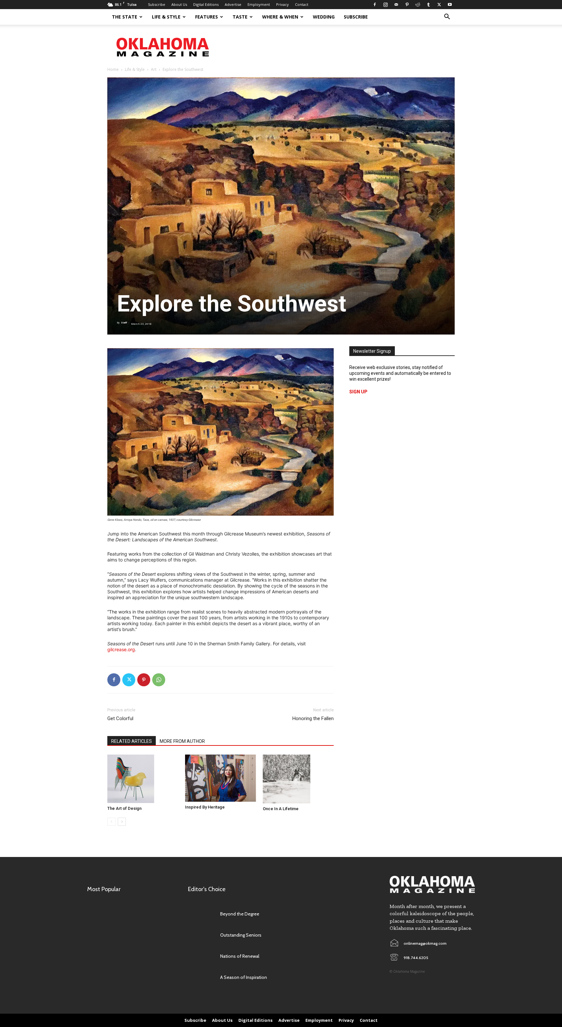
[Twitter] (439, 4)
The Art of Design (124, 808)
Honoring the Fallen (313, 718)
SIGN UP (358, 391)
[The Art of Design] (142, 779)
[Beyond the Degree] (201, 914)
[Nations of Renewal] (201, 956)
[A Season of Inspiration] (201, 977)
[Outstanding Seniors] (201, 935)
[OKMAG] (432, 884)
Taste (240, 17)
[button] (447, 17)
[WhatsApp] (158, 679)
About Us (179, 4)
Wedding (324, 17)
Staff (124, 322)
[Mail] (396, 4)
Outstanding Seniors (240, 935)
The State (124, 17)
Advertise (233, 4)
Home (113, 69)
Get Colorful (120, 718)
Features (206, 17)
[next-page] (122, 822)
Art (153, 69)
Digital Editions (206, 4)
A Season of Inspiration (243, 977)
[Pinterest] (407, 4)
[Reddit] (417, 4)
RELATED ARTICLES (131, 741)
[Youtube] (450, 4)
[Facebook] (375, 4)
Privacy (282, 4)
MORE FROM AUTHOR (182, 741)
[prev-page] (111, 822)
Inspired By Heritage (205, 807)
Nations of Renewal (239, 956)
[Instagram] (385, 4)
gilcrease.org (121, 649)
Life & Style (166, 17)
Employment (259, 4)
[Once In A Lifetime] (298, 779)
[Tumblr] (428, 4)
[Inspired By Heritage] (220, 778)
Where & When (280, 17)
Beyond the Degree (239, 914)
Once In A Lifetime (281, 808)
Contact (301, 4)
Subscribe (156, 4)
